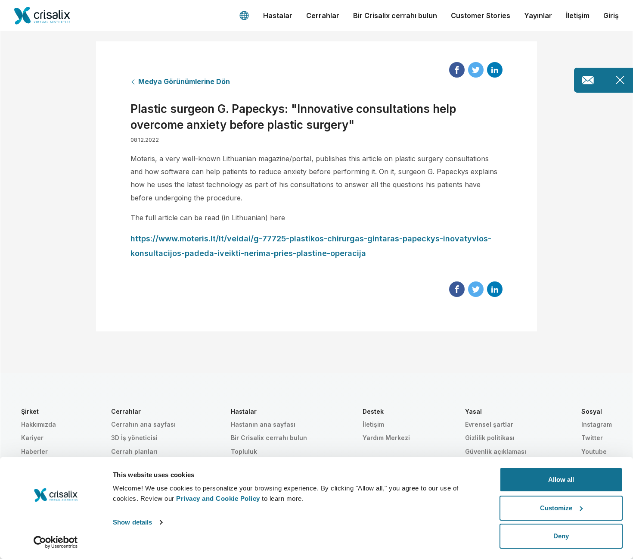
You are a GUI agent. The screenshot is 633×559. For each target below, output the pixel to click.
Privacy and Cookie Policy (218, 498)
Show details (132, 522)
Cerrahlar (322, 15)
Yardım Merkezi (386, 437)
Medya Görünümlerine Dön (184, 81)
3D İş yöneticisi (134, 437)
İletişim (578, 15)
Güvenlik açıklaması (495, 451)
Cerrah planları (134, 451)
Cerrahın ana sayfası (143, 424)
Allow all (561, 479)
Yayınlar (538, 15)
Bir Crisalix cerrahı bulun (395, 15)
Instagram (596, 424)
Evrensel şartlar (489, 424)
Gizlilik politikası (490, 437)
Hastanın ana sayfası (263, 424)
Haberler (34, 451)
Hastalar (277, 15)
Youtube (594, 451)
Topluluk (244, 451)
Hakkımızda (38, 424)
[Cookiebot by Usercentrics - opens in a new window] (55, 542)
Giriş (611, 15)
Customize (556, 508)
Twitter (592, 437)
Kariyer (32, 437)
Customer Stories (480, 15)
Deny (561, 536)
